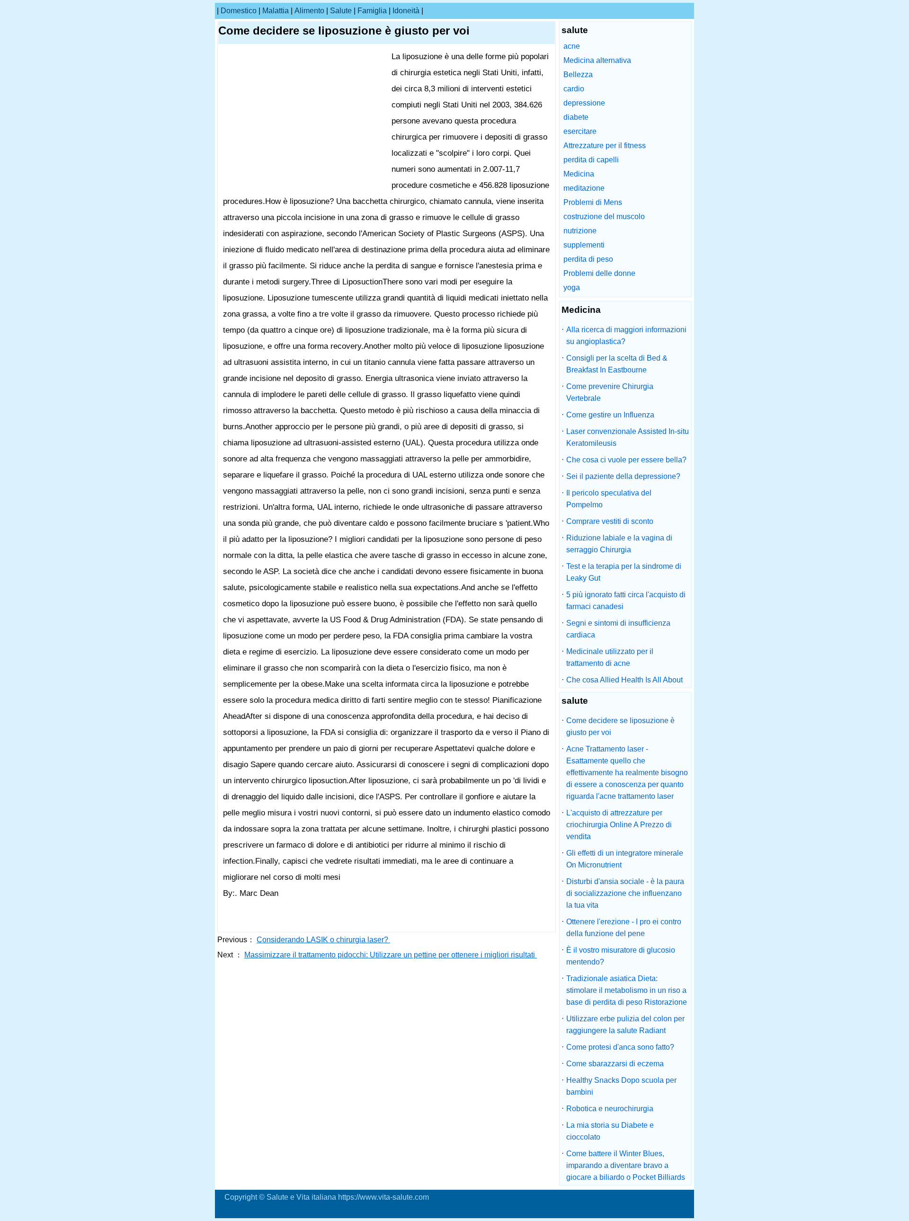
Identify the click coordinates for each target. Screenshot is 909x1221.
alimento (309, 11)
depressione (584, 103)
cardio (573, 89)
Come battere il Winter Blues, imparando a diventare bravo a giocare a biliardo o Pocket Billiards (625, 1165)
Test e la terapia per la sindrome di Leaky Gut (623, 572)
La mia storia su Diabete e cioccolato (610, 1131)
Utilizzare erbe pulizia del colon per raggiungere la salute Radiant (625, 1025)
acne (571, 46)
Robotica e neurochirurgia (609, 1109)
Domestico (239, 11)
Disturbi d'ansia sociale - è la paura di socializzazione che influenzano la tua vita (625, 893)
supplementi (584, 245)
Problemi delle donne (599, 273)
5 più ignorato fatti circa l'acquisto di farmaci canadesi (626, 600)
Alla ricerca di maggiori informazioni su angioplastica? (626, 335)
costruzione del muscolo (604, 216)
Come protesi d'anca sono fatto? (620, 1047)
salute (341, 11)
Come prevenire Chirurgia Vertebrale (609, 392)
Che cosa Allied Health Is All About (624, 680)
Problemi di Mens (592, 202)
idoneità (405, 11)
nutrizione (580, 231)
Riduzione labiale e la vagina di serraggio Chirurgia (619, 544)
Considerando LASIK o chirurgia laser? (323, 940)
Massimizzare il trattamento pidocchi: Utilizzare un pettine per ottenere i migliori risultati (390, 955)
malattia (275, 11)
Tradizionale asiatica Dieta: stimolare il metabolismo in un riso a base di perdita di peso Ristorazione (626, 990)
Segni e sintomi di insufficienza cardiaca (618, 629)
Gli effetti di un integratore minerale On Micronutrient (624, 859)
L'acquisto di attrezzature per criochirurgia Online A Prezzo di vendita (619, 825)
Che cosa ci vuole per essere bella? (626, 460)
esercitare (580, 131)
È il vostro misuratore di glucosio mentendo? (620, 956)
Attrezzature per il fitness (604, 146)
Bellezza (578, 75)
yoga (571, 287)
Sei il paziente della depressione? (623, 476)
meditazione (584, 188)
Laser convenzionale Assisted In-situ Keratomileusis (627, 437)
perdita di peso (588, 259)
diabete (575, 117)
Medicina (578, 174)
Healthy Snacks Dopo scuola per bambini (621, 1086)
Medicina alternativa (597, 60)
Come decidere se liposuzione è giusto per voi (620, 726)
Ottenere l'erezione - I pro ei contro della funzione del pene (623, 928)
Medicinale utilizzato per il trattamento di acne (609, 657)
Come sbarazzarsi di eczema (615, 1064)
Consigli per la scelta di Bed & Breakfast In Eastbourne (617, 364)
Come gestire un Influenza (610, 415)
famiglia (372, 11)
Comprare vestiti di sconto (609, 521)
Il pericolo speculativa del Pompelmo (608, 499)
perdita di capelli (591, 160)
